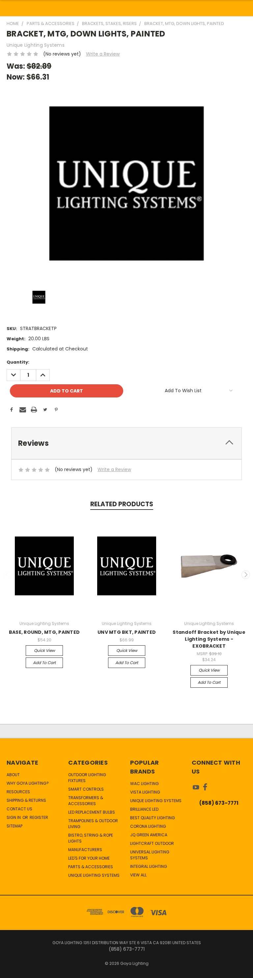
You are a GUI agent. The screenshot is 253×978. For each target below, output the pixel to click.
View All (138, 875)
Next (245, 574)
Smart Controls (86, 789)
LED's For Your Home (89, 858)
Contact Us (19, 809)
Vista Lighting (145, 792)
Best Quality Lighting (152, 818)
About (13, 774)
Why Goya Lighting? (28, 783)
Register (39, 817)
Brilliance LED (144, 809)
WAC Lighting (144, 783)
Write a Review (103, 54)
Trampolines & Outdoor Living (93, 823)
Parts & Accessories (90, 867)
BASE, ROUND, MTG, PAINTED (44, 632)
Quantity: (18, 362)
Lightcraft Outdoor (152, 843)
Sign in (14, 817)
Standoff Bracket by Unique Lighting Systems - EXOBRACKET (209, 639)
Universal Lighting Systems (149, 855)
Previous (7, 574)
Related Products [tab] (121, 504)
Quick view (44, 650)
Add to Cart (44, 662)
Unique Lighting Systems (94, 875)
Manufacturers (85, 849)
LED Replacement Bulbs (91, 812)
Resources (18, 792)
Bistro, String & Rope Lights (90, 838)
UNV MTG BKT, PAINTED (127, 632)
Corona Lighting (148, 826)
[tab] (126, 443)
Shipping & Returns (26, 800)
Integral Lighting (148, 866)
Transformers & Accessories (85, 800)
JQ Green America (148, 835)
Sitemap (14, 826)
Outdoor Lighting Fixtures (87, 777)
